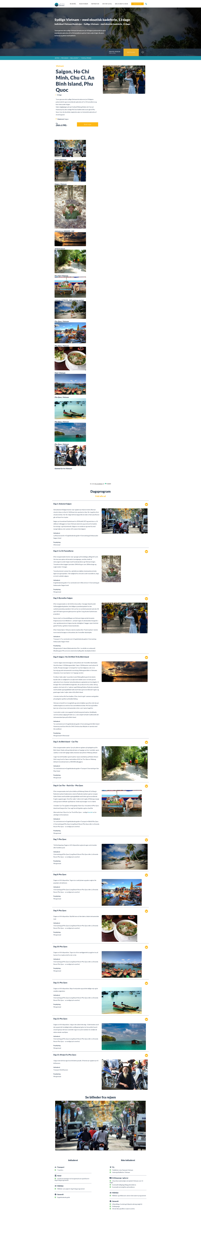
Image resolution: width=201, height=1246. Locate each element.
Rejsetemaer (83, 3)
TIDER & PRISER (86, 58)
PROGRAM (64, 58)
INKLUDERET (74, 58)
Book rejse (87, 124)
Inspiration (95, 3)
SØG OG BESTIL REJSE (121, 3)
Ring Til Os (137, 4)
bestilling (131, 52)
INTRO (57, 58)
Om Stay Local (107, 3)
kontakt (90, 812)
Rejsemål (73, 3)
